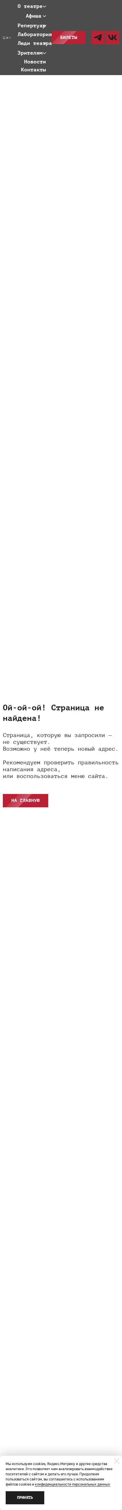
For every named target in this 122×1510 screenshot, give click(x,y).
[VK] (112, 37)
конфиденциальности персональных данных (72, 1484)
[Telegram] (98, 37)
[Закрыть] (116, 1461)
